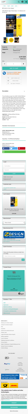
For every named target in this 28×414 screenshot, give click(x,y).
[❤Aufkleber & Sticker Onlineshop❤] (3, 2)
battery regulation (4, 336)
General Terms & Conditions (7, 346)
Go (23, 259)
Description (5, 91)
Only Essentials (14, 407)
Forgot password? (7, 179)
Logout (4, 189)
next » (12, 5)
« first (4, 5)
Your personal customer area (9, 187)
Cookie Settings (4, 348)
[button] (4, 64)
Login (14, 173)
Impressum (5, 304)
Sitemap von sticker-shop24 (7, 322)
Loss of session (4, 338)
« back (8, 5)
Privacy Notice (7, 399)
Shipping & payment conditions (7, 340)
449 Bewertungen (14, 289)
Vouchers (3, 328)
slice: (3, 61)
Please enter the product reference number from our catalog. (13, 253)
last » (16, 5)
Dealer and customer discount (7, 330)
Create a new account (8, 176)
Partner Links (4, 332)
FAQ (2, 326)
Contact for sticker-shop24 (6, 324)
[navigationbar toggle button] (26, 2)
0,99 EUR (14, 213)
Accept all (14, 402)
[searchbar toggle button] (19, 2)
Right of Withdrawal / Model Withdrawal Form (10, 344)
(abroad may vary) (16, 50)
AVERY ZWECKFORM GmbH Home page (11, 240)
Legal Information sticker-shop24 (8, 334)
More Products (6, 241)
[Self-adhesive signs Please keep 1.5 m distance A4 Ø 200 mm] (14, 25)
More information (14, 411)
